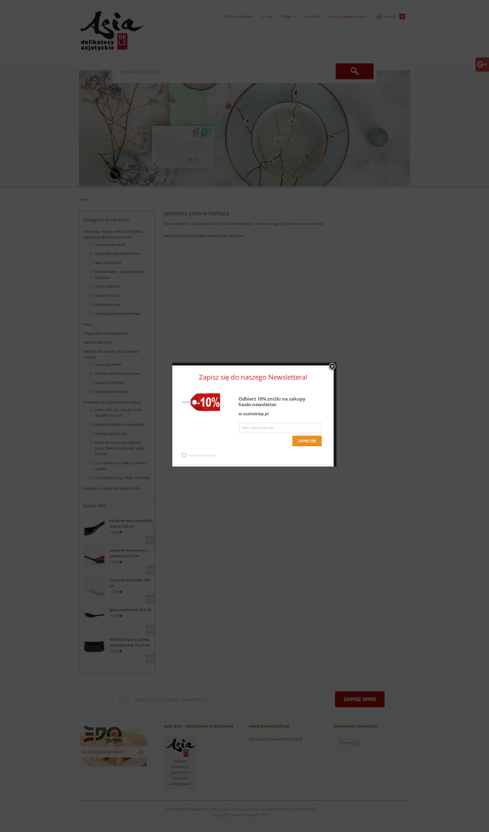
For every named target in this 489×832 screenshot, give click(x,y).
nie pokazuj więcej (201, 455)
